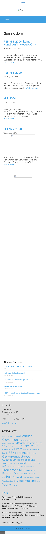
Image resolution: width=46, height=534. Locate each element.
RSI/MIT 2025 (13, 72)
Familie (5, 453)
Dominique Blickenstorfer (15, 446)
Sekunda (18, 477)
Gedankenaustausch (17, 456)
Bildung (4, 446)
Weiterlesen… (9, 62)
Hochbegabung (26, 459)
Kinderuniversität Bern (13, 386)
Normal (23, 467)
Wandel (38, 481)
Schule (7, 477)
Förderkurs (22, 452)
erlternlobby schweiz (29, 449)
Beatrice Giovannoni (17, 438)
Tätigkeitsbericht (9, 481)
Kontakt (23, 2)
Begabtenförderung (25, 440)
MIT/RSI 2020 (13, 129)
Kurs (15, 464)
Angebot (4, 436)
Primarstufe (30, 467)
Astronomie (16, 436)
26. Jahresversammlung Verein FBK (18, 380)
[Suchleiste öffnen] (42, 18)
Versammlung (26, 480)
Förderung (34, 453)
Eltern (18, 449)
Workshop (9, 484)
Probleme (9, 470)
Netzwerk (17, 466)
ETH (37, 449)
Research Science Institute (17, 473)
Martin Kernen (32, 463)
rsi (34, 473)
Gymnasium (9, 459)
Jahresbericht (8, 463)
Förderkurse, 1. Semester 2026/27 (18, 366)
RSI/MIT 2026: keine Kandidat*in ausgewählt (20, 43)
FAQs (5, 492)
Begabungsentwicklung (9, 443)
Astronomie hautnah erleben (15, 373)
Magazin (20, 464)
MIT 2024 (10, 98)
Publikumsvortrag (26, 470)
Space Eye (36, 477)
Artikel (10, 436)
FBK (12, 453)
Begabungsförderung (30, 442)
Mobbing (9, 467)
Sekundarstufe (28, 477)
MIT (4, 466)
